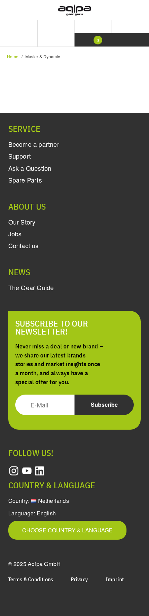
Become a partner (33, 144)
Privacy (79, 580)
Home (12, 56)
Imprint (115, 580)
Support (19, 155)
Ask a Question (30, 167)
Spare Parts (25, 179)
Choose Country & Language (67, 530)
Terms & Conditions (30, 580)
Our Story (22, 221)
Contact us (23, 245)
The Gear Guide (31, 287)
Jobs (15, 233)
